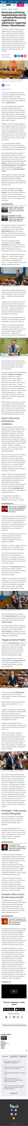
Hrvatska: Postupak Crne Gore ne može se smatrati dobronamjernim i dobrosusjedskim (17, 921)
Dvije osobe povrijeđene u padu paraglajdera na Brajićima (12, 1062)
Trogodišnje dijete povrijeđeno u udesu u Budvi (15, 1073)
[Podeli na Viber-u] (21, 56)
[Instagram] (18, 1017)
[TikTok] (21, 1017)
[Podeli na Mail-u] (25, 56)
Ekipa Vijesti (7, 85)
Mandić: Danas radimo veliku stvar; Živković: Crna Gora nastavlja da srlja (16, 209)
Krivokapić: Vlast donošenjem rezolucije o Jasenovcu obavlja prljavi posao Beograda (17, 847)
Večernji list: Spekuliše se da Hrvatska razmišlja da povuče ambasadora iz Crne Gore (17, 509)
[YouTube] (14, 1017)
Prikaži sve (14, 1093)
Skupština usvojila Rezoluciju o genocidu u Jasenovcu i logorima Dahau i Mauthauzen (17, 218)
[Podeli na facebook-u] (15, 56)
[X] (10, 1017)
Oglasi (16, 1)
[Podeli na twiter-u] (18, 56)
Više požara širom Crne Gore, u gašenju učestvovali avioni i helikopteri (14, 1067)
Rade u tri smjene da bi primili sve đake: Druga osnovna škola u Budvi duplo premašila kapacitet (14, 1087)
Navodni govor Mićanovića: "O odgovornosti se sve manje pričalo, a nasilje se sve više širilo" (13, 1080)
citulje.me (10, 1)
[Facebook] (6, 1017)
